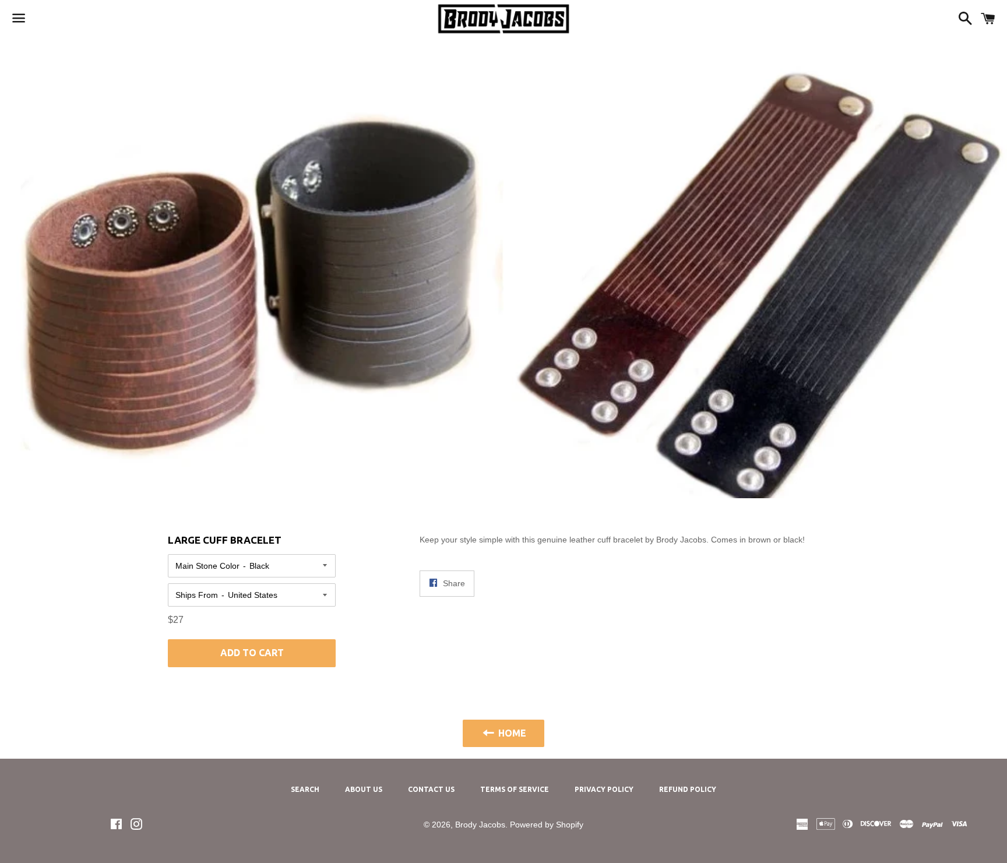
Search (305, 789)
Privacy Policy (604, 789)
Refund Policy (687, 789)
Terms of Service (514, 789)
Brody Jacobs (480, 824)
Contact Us (431, 789)
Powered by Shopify (546, 824)
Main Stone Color (207, 565)
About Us (363, 789)
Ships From (196, 595)
